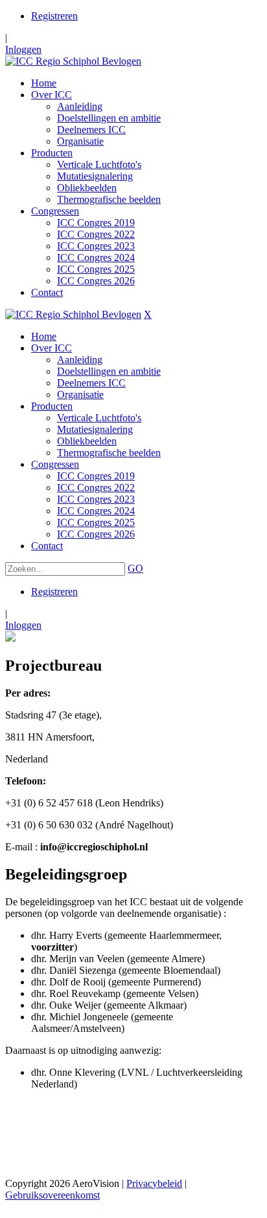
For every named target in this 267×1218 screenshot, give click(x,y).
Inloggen (23, 49)
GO (135, 568)
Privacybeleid (154, 1183)
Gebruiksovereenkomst (52, 1195)
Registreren (54, 15)
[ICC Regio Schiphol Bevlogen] (73, 61)
